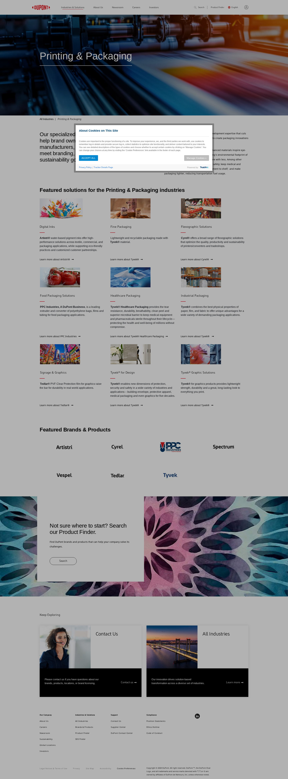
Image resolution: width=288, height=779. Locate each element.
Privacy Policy (85, 167)
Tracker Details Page (103, 167)
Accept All (89, 158)
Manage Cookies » (196, 158)
